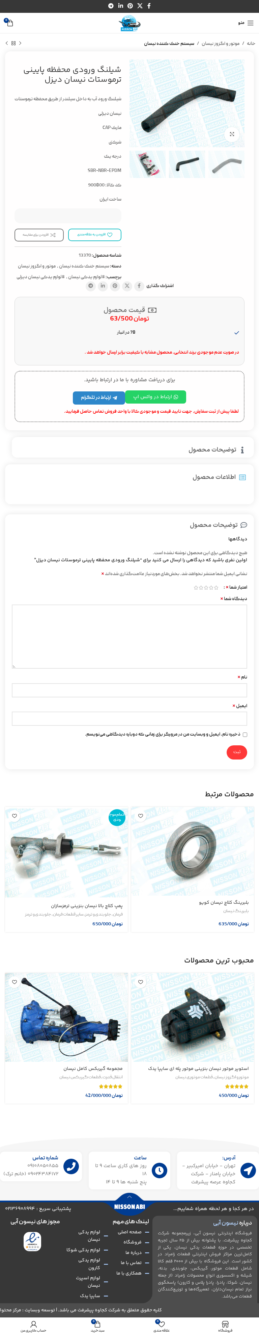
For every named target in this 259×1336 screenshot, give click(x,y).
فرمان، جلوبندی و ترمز (104, 915)
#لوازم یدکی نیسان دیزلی (41, 277)
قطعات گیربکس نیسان (80, 1078)
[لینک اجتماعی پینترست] (130, 6)
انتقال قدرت (113, 1078)
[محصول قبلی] (20, 43)
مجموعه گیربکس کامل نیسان (93, 1069)
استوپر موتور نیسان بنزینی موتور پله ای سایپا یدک (198, 1069)
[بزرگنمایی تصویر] (231, 134)
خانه (251, 44)
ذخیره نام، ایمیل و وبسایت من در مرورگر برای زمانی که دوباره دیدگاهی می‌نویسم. (162, 734)
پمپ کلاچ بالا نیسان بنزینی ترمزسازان (87, 906)
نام (242, 677)
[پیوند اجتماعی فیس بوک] (149, 6)
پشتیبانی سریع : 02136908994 (38, 1209)
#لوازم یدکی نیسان (86, 277)
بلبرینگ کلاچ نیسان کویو (224, 902)
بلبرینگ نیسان (236, 911)
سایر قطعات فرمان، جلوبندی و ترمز (54, 915)
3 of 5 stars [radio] (205, 587)
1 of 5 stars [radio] (216, 587)
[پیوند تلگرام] (111, 6)
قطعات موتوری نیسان (194, 1078)
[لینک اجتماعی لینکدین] (120, 6)
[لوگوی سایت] (129, 23)
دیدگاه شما (233, 599)
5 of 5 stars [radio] (195, 587)
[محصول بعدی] (6, 43)
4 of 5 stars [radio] (200, 587)
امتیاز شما (236, 587)
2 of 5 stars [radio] (210, 587)
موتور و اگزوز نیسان (220, 44)
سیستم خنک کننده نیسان (169, 44)
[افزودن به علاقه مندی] (140, 816)
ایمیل (239, 706)
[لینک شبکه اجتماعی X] (140, 6)
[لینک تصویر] (32, 1241)
